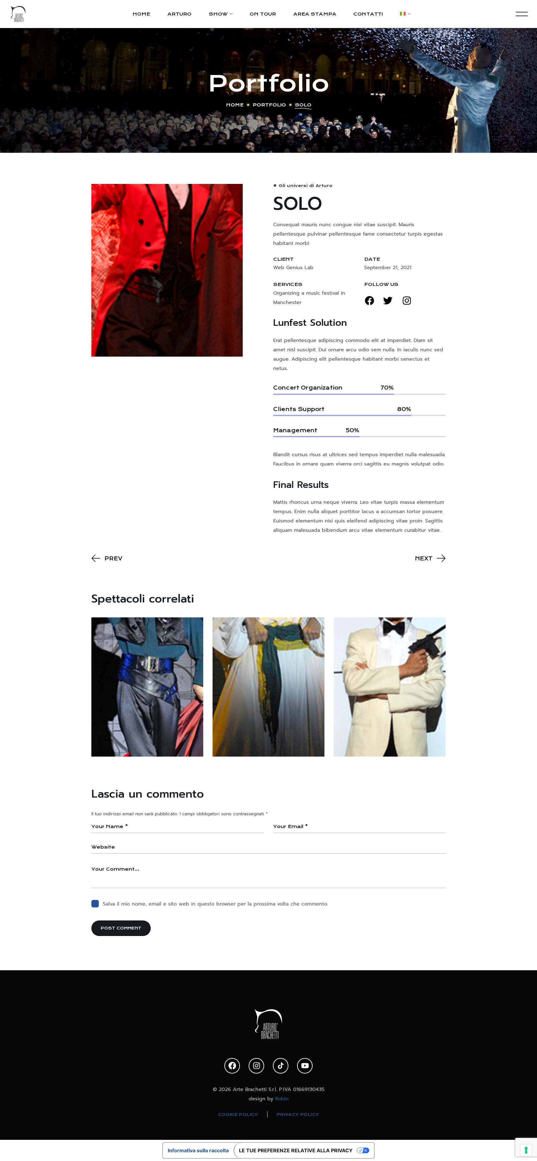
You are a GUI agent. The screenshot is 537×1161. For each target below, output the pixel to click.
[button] (369, 300)
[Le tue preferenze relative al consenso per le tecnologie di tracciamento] (526, 1150)
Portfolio (269, 105)
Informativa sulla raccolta (198, 1150)
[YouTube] (305, 1066)
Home (235, 105)
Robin (282, 1098)
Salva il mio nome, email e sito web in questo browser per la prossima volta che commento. (215, 904)
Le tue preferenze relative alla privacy (296, 1150)
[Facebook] (232, 1066)
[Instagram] (256, 1066)
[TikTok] (280, 1066)
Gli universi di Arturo (306, 185)
